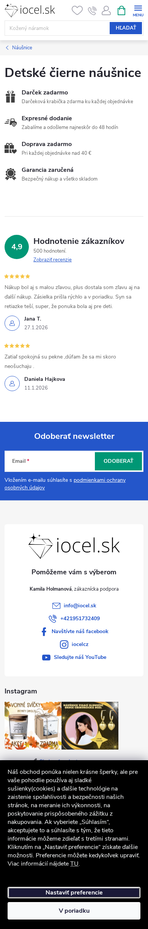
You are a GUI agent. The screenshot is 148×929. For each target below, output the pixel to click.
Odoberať (119, 461)
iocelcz (80, 644)
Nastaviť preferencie (74, 892)
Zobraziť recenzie (52, 259)
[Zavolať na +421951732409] (92, 11)
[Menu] (138, 10)
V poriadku (74, 911)
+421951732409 (80, 618)
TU (74, 864)
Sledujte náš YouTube (80, 657)
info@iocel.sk (80, 605)
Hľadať (126, 28)
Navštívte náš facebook (80, 631)
